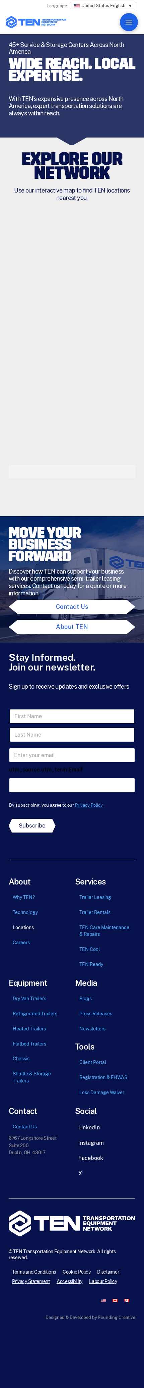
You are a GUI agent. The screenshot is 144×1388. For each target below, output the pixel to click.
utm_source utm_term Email (45, 769)
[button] (102, 5)
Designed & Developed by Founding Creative (90, 1317)
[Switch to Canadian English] (115, 1300)
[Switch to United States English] (103, 1300)
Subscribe (32, 825)
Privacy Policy (89, 805)
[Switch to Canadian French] (127, 1300)
